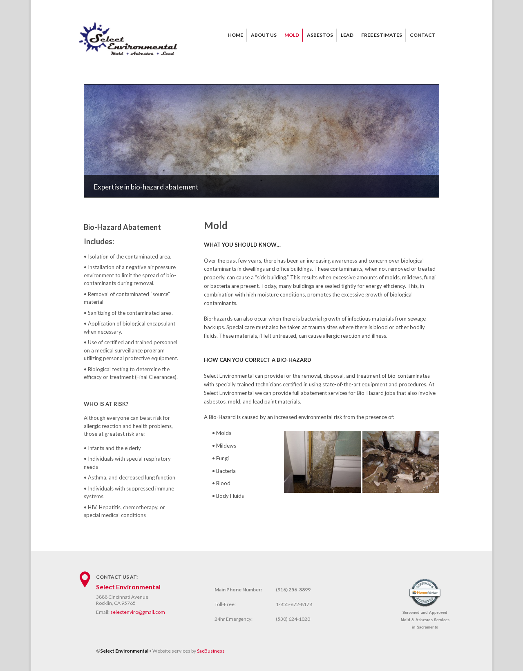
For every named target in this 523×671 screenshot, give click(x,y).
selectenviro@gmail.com (137, 612)
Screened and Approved (425, 620)
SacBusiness (211, 651)
